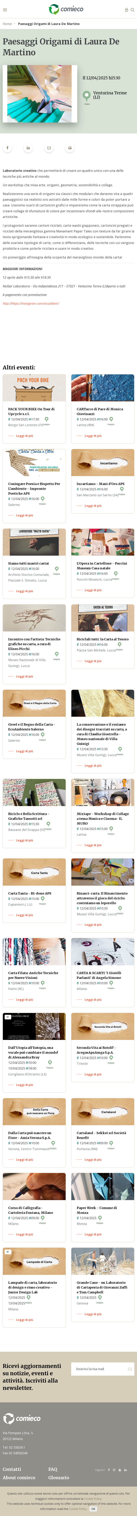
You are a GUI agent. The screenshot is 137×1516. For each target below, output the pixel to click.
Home (7, 24)
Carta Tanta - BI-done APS (29, 893)
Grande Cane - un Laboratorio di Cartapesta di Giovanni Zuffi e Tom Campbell (102, 1287)
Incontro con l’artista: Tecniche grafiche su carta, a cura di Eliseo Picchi (34, 644)
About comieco (19, 1478)
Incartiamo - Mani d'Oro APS (101, 484)
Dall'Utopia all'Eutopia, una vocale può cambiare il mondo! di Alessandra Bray (33, 1052)
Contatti (12, 1469)
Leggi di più (24, 436)
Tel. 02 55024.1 (14, 1447)
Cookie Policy (93, 1499)
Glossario (58, 1478)
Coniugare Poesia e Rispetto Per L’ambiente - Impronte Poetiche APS (34, 489)
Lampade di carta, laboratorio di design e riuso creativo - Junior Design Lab (32, 1287)
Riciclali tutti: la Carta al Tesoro (103, 639)
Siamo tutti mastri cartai (28, 563)
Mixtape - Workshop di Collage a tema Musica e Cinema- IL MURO (103, 819)
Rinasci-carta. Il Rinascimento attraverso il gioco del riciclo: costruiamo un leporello (102, 898)
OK (93, 1509)
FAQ (52, 1469)
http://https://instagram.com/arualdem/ (31, 303)
